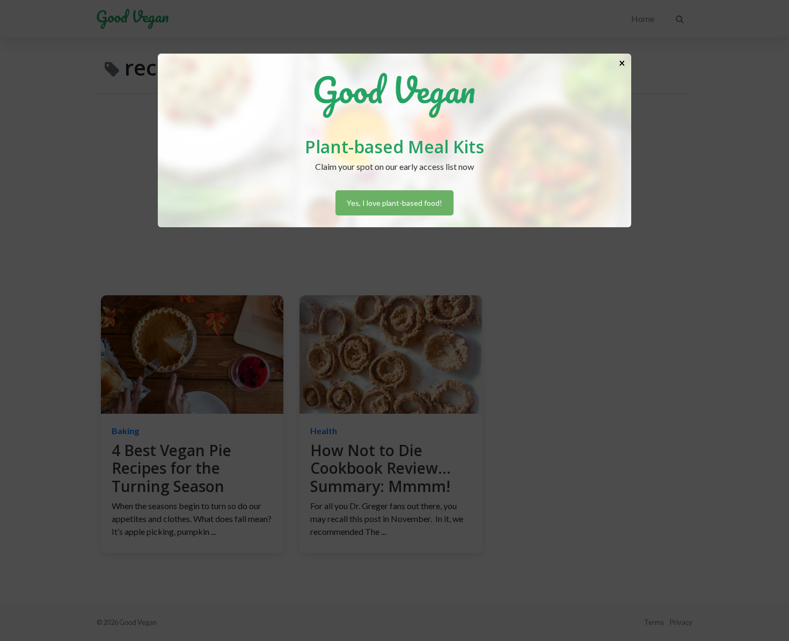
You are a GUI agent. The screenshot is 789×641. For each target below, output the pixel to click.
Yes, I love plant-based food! (394, 202)
